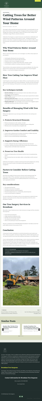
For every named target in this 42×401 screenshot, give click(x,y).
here (8, 250)
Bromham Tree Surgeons (8, 26)
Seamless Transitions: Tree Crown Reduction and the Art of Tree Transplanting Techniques (31, 327)
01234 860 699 (37, 0)
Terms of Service (36, 398)
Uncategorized (6, 12)
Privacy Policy (29, 398)
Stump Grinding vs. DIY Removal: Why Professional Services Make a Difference (9, 312)
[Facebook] (20, 396)
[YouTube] (22, 396)
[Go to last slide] (3, 329)
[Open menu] (40, 5)
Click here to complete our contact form (13, 252)
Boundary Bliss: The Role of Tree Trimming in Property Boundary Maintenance (10, 327)
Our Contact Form (21, 384)
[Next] (39, 329)
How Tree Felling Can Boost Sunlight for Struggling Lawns (33, 312)
